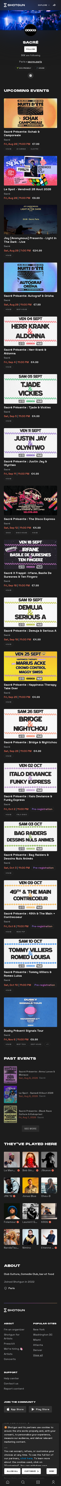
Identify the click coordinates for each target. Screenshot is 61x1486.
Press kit (9, 1343)
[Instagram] (31, 75)
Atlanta (38, 1345)
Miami (37, 1339)
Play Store (42, 1409)
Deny (51, 1471)
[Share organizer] (54, 5)
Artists (8, 1354)
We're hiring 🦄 (13, 1348)
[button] (30, 49)
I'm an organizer (14, 1329)
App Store (17, 1409)
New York (39, 1329)
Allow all (12, 1471)
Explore (42, 5)
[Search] (23, 1482)
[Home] (14, 5)
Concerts (10, 1359)
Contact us (11, 1383)
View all (38, 1355)
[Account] (53, 1482)
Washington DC (42, 1334)
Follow (30, 49)
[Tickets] (38, 1482)
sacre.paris (35, 61)
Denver (37, 1350)
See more (30, 1128)
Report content (14, 1388)
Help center (11, 1378)
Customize (30, 1471)
